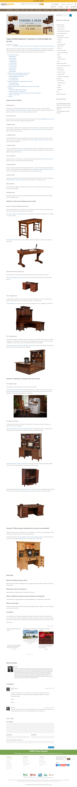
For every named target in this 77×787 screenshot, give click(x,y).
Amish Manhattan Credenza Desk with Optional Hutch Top (21, 428)
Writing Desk (52, 46)
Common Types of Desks (13, 54)
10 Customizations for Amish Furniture (63, 112)
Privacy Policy (8, 766)
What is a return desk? (14, 94)
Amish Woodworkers (62, 33)
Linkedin (68, 765)
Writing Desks (12, 56)
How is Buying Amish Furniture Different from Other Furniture (64, 104)
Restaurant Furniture (61, 94)
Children (59, 42)
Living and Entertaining (63, 52)
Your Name (9, 734)
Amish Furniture (60, 35)
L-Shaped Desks (12, 59)
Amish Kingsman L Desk (38, 129)
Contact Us (8, 760)
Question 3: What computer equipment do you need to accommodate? (24, 86)
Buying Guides (61, 69)
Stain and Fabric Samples (43, 764)
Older (58, 91)
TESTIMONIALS (73, 6)
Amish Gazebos (61, 59)
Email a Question (33, 777)
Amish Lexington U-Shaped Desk (37, 139)
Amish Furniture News (62, 63)
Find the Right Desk (35, 46)
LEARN (66, 6)
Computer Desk (20, 46)
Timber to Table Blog (26, 760)
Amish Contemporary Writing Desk (25, 110)
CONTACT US (53, 6)
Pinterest (64, 765)
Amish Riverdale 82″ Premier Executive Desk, (27, 489)
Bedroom (60, 39)
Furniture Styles (61, 74)
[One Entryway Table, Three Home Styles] (14, 639)
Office (59, 54)
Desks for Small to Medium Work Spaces (18, 74)
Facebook (57, 765)
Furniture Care (25, 765)
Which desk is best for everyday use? (17, 91)
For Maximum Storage (14, 84)
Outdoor (59, 57)
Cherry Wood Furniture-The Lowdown (44, 629)
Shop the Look (41, 760)
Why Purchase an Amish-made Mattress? (64, 108)
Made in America (8, 764)
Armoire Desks (12, 68)
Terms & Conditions (9, 765)
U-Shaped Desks (13, 61)
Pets (59, 61)
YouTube (61, 765)
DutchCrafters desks (35, 48)
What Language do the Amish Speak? (30, 628)
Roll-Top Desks (12, 69)
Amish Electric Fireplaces (63, 37)
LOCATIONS (60, 6)
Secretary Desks (13, 64)
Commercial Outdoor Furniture (64, 65)
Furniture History (61, 72)
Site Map (40, 765)
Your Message (9, 721)
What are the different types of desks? (17, 89)
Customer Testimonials (26, 764)
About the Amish (60, 24)
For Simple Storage (13, 83)
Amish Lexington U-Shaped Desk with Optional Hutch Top (21, 345)
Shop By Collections (42, 761)
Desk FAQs (10, 88)
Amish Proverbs (61, 29)
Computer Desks (13, 66)
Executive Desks (13, 58)
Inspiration (59, 78)
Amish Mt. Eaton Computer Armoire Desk (17, 463)
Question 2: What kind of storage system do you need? (20, 81)
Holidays (59, 85)
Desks (25, 46)
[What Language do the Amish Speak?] (30, 634)
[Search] (70, 15)
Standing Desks (12, 71)
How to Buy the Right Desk (44, 46)
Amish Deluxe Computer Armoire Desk (17, 179)
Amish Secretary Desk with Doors (16, 389)
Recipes (59, 87)
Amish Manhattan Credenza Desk (20, 150)
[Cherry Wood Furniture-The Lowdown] (46, 642)
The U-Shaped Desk (13, 79)
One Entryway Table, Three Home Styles (13, 629)
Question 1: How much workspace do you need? (19, 73)
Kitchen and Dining (62, 50)
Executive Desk (29, 46)
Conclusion (10, 96)
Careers (7, 769)
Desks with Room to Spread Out (16, 76)
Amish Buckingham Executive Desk (46, 119)
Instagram (66, 765)
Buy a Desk (15, 46)
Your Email (33, 734)
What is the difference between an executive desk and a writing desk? (25, 93)
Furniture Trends (61, 82)
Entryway (60, 48)
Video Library (25, 761)
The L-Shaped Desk (13, 78)
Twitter (59, 765)
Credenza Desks (13, 63)
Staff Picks (60, 89)
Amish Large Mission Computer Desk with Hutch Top (41, 169)
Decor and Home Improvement (61, 45)
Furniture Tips (60, 67)
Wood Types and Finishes (63, 76)
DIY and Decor (61, 80)
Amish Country (61, 26)
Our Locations (8, 761)
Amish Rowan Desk (10, 111)
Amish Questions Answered (64, 31)
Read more (14, 649)
